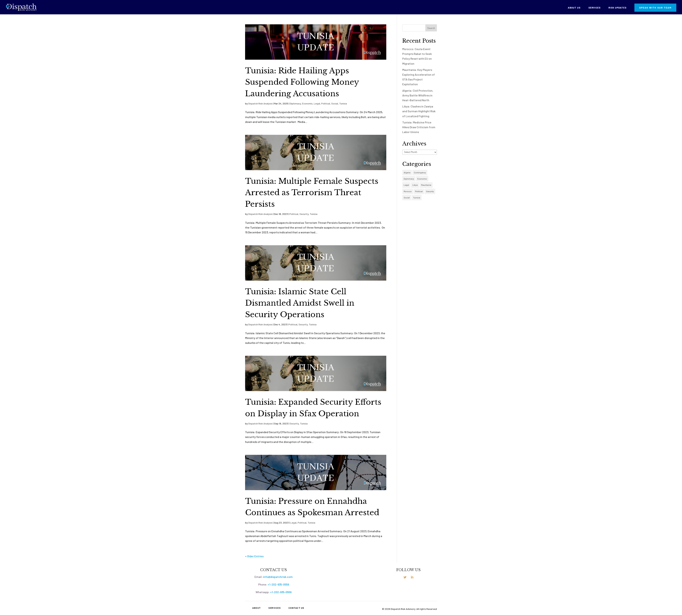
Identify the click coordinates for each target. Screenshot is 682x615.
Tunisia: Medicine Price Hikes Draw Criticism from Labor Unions (418, 127)
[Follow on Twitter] (405, 577)
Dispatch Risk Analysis (260, 103)
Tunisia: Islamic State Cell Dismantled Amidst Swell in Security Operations (299, 303)
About (256, 607)
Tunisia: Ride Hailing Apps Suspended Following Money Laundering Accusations (302, 82)
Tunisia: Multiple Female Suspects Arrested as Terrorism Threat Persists (311, 192)
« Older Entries (254, 556)
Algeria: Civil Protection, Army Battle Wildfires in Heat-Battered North (417, 95)
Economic (307, 103)
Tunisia (343, 103)
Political (325, 103)
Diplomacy (295, 103)
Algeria (407, 172)
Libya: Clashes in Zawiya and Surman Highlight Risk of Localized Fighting (418, 111)
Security (303, 213)
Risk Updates (617, 7)
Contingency (420, 172)
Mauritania (426, 185)
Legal (317, 103)
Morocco (408, 191)
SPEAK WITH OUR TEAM (655, 7)
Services (594, 7)
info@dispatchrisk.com (278, 576)
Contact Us (296, 607)
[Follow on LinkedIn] (412, 577)
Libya (415, 185)
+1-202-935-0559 (278, 584)
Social (334, 103)
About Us (574, 7)
